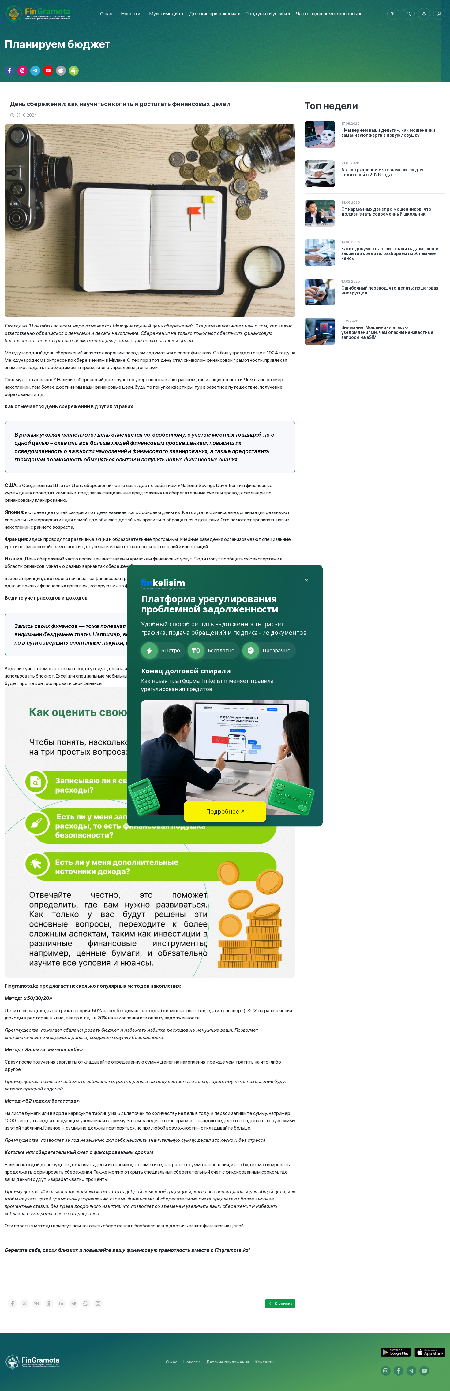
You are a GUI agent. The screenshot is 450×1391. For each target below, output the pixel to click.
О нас (106, 14)
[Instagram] (98, 1303)
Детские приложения (227, 1362)
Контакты (264, 1362)
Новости (130, 14)
